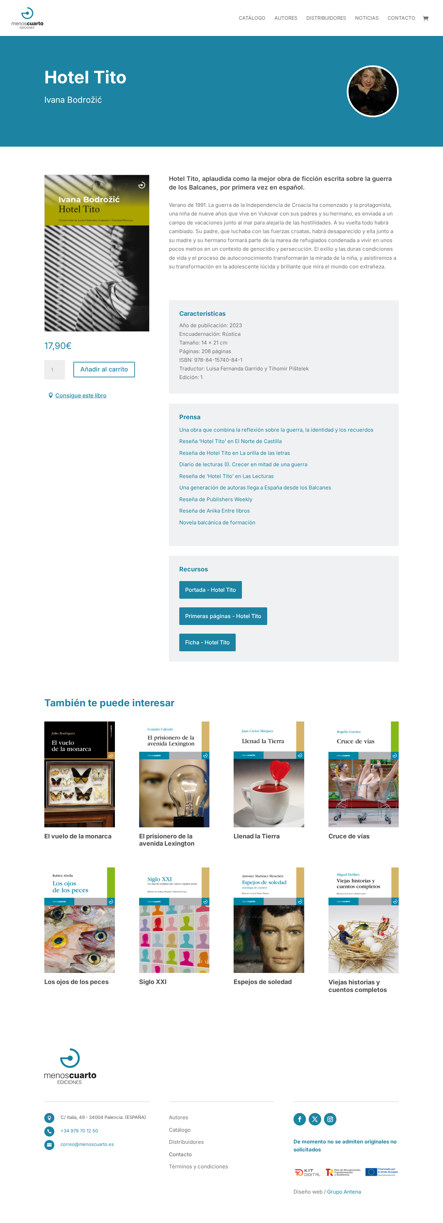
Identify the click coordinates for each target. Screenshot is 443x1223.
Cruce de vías (349, 836)
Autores (285, 18)
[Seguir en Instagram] (330, 1119)
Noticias (367, 18)
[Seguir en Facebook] (299, 1119)
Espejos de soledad (263, 981)
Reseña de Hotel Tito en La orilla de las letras (234, 453)
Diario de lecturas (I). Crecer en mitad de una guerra (243, 464)
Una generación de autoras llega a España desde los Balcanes (255, 487)
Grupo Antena (344, 1191)
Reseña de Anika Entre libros (214, 510)
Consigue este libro (81, 395)
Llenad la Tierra (257, 836)
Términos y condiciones (198, 1166)
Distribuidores (326, 18)
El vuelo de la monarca (77, 836)
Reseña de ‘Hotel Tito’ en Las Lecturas (226, 476)
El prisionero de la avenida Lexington (167, 840)
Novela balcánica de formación (217, 522)
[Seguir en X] (315, 1119)
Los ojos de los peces (76, 981)
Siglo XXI (152, 981)
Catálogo (252, 18)
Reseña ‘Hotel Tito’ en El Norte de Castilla (230, 441)
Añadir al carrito (104, 369)
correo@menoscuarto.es (87, 1144)
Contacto (401, 18)
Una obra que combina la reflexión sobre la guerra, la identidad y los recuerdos (276, 429)
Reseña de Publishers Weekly (215, 499)
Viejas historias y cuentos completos (357, 985)
